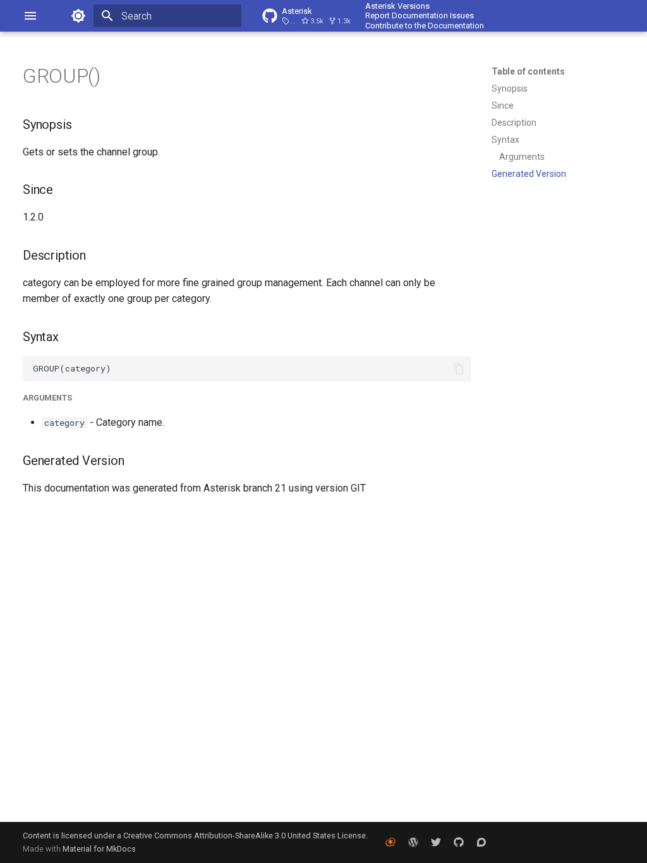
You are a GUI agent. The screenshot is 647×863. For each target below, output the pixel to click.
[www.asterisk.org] (390, 842)
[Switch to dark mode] (78, 15)
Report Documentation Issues (419, 15)
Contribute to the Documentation (424, 25)
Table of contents (528, 71)
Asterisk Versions (397, 6)
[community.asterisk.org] (481, 842)
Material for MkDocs (99, 849)
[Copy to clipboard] (458, 369)
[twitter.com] (436, 842)
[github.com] (459, 842)
